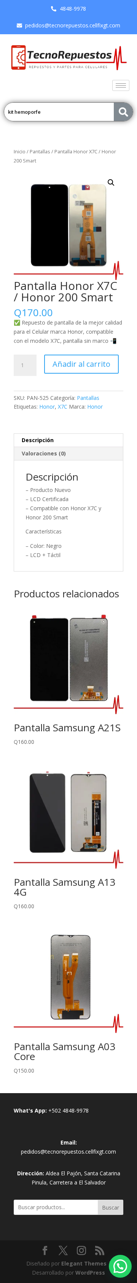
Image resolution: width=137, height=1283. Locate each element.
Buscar (110, 1207)
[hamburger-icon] (120, 85)
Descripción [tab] (38, 440)
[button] (111, 182)
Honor (47, 406)
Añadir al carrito (81, 364)
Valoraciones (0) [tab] (44, 453)
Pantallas (40, 151)
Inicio (19, 151)
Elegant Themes (84, 1263)
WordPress (90, 1272)
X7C (62, 406)
